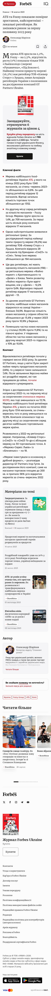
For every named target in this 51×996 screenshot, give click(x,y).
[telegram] (22, 802)
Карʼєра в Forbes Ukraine (14, 876)
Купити (19, 156)
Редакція (7, 915)
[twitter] (4, 802)
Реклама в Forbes (11, 932)
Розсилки (7, 895)
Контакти (8, 866)
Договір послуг (10, 881)
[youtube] (28, 802)
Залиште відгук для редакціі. (19, 686)
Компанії (8, 528)
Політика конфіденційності (17, 900)
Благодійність (10, 937)
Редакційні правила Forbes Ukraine (20, 910)
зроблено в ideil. (39, 990)
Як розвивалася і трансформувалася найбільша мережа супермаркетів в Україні (17, 585)
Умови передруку (11, 890)
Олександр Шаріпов (20, 38)
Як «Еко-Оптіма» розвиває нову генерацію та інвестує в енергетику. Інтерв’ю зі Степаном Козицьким (18, 757)
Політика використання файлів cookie (22, 905)
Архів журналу (10, 927)
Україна (7, 697)
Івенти (6, 885)
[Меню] (46, 3)
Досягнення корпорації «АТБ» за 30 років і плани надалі (17, 615)
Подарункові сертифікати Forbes (19, 942)
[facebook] (10, 802)
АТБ (31, 180)
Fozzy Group (18, 697)
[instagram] (16, 802)
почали (32, 380)
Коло (34, 697)
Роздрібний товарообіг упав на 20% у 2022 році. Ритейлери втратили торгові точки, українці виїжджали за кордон (25, 559)
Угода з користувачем (14, 871)
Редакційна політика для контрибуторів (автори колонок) (23, 921)
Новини (6, 12)
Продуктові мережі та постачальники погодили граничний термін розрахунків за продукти (25, 539)
